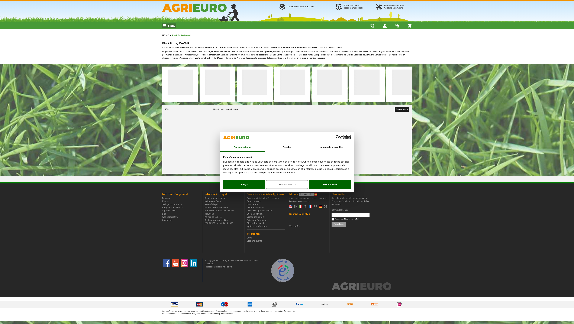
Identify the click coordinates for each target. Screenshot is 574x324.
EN (295, 206)
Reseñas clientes (299, 214)
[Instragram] (184, 270)
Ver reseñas (294, 226)
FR (315, 206)
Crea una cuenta (254, 241)
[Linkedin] (193, 270)
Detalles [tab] (287, 147)
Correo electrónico (340, 210)
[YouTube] (175, 270)
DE (325, 206)
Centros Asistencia (255, 207)
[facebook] (166, 270)
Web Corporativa (170, 217)
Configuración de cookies (216, 220)
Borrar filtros (402, 109)
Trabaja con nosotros (172, 204)
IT (304, 206)
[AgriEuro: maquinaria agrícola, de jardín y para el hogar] (202, 8)
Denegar (244, 184)
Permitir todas (330, 184)
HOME (165, 35)
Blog (164, 214)
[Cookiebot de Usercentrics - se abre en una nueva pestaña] (338, 137)
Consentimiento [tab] (242, 147)
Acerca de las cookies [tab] (331, 147)
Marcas (165, 201)
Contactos (167, 220)
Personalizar (285, 184)
